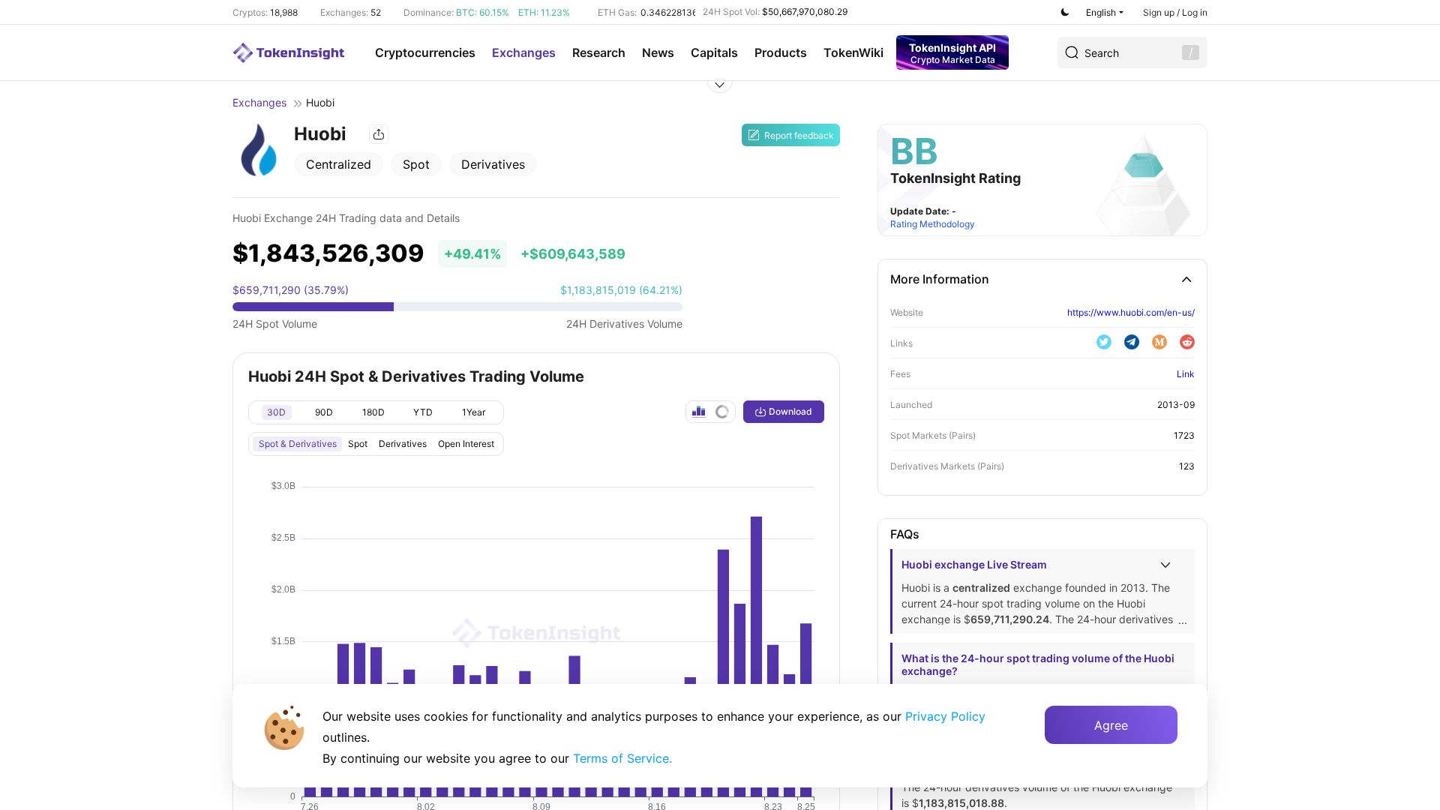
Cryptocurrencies (425, 52)
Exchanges (524, 52)
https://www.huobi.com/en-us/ (1131, 312)
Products (780, 52)
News (658, 52)
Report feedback (799, 135)
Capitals (714, 52)
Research (599, 52)
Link (1186, 374)
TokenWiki (854, 52)
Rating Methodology (932, 224)
